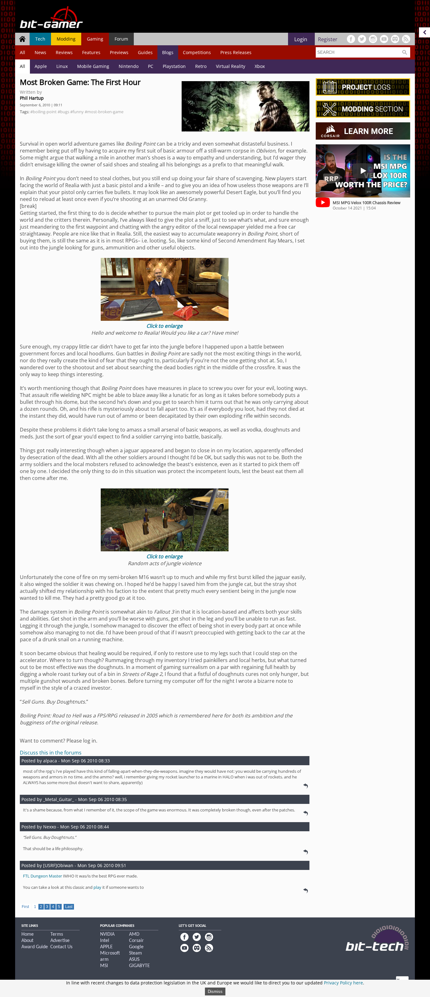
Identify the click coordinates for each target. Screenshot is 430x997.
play (97, 887)
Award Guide (34, 947)
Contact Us (61, 947)
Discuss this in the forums (51, 752)
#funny (77, 111)
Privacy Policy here (343, 983)
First (25, 907)
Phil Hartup (32, 98)
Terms (56, 934)
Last (68, 907)
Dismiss (215, 991)
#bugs (63, 111)
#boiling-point (43, 111)
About (27, 940)
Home (27, 934)
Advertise (60, 940)
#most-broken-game (104, 111)
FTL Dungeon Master (42, 876)
